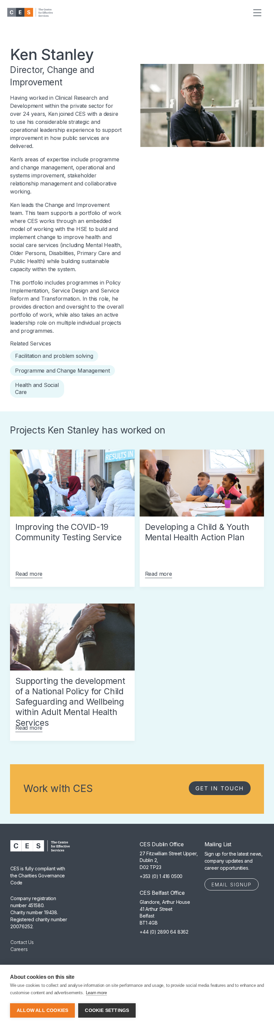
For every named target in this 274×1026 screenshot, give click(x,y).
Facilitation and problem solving (54, 355)
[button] (257, 12)
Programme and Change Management (62, 370)
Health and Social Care (37, 388)
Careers (19, 949)
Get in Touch (219, 788)
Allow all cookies (42, 1010)
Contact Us (22, 942)
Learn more (96, 992)
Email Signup (232, 884)
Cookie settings (107, 1010)
